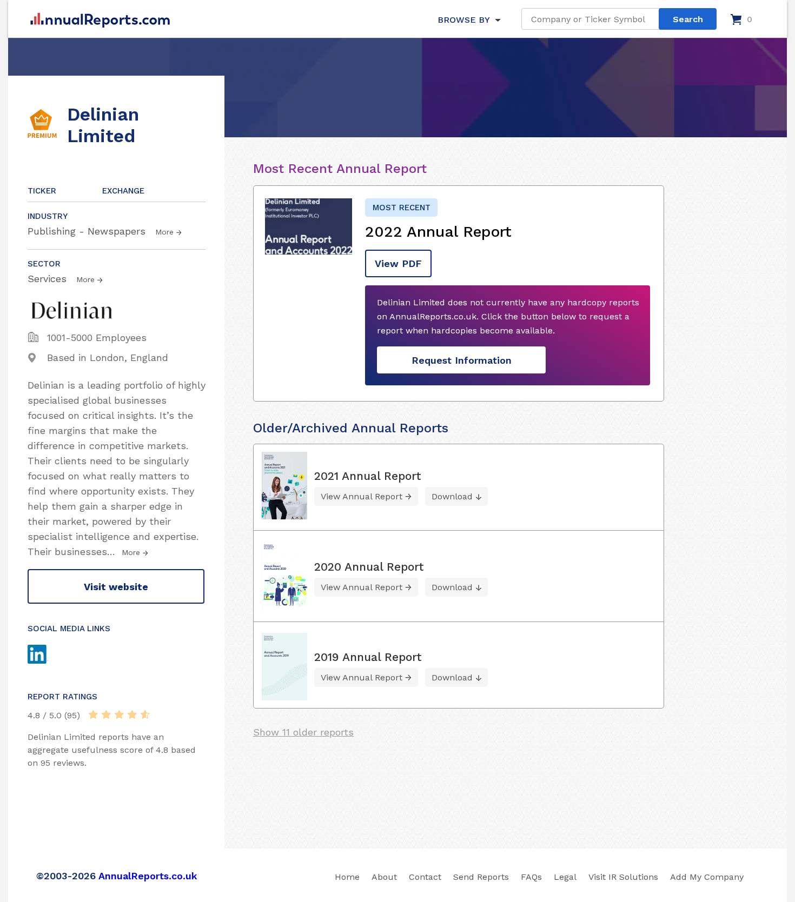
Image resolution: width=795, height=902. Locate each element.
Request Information (462, 360)
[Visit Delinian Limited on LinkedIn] (48, 655)
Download (452, 496)
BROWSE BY (463, 20)
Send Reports (481, 877)
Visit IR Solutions (623, 877)
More (164, 232)
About (384, 877)
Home (347, 877)
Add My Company (707, 877)
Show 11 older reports (303, 732)
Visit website (116, 586)
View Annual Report (361, 496)
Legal (565, 877)
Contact (425, 877)
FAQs (531, 877)
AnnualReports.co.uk (147, 875)
